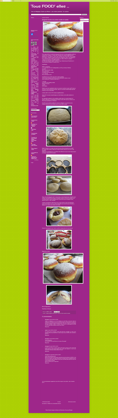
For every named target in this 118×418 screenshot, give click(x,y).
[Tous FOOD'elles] (32, 34)
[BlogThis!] (55, 311)
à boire (33, 47)
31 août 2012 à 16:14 (53, 346)
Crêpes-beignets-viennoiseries (51, 313)
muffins (35, 78)
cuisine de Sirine (61, 313)
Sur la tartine (34, 101)
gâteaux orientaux (34, 70)
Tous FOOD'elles (33, 32)
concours (36, 56)
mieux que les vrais (34, 76)
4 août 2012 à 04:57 (53, 338)
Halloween (33, 73)
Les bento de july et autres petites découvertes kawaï (34, 139)
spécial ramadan (67, 313)
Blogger (70, 410)
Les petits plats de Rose (34, 145)
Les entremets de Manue (34, 134)
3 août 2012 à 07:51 (53, 319)
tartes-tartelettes (33, 105)
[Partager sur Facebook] (58, 311)
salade (35, 96)
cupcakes (33, 65)
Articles (82, 19)
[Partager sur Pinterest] (59, 311)
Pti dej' (36, 95)
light (32, 75)
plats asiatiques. (34, 87)
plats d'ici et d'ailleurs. (34, 90)
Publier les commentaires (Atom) (54, 403)
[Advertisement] (59, 392)
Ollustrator (62, 410)
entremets (36, 68)
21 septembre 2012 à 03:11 (55, 354)
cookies (34, 57)
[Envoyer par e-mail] (54, 311)
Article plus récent (46, 401)
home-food (33, 74)
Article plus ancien (72, 401)
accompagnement (34, 48)
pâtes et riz (36, 82)
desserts (34, 66)
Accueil (59, 401)
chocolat (34, 54)
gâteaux (34, 69)
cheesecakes (33, 53)
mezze (35, 75)
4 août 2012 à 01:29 (52, 330)
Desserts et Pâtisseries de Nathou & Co (34, 157)
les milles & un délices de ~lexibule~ (34, 125)
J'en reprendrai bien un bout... (34, 116)
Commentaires (84, 21)
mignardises (35, 77)
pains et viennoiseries (34, 80)
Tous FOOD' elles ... (50, 6)
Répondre (47, 326)
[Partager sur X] (56, 311)
